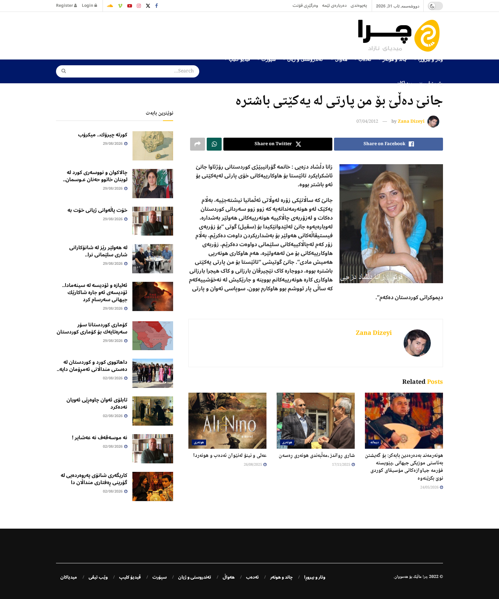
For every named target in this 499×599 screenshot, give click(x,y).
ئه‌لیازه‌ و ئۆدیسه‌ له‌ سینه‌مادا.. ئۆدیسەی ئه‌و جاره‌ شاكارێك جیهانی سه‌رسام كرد (94, 292)
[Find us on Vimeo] (120, 6)
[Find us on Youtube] (129, 6)
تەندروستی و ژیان (194, 577)
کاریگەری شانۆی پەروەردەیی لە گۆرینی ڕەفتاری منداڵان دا (94, 479)
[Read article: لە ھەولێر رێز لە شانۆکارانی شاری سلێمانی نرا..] (152, 258)
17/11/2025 (341, 465)
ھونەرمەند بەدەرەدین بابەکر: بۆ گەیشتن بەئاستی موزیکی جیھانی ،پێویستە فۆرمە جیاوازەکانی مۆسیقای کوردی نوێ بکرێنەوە (404, 467)
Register (65, 5)
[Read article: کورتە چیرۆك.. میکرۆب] (152, 145)
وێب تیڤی (433, 82)
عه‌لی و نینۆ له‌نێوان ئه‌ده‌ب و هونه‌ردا (229, 455)
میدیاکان (404, 82)
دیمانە (374, 442)
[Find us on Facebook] (156, 6)
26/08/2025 (253, 465)
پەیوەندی (359, 5)
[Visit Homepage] (400, 36)
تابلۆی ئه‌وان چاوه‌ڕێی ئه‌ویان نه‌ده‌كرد (97, 403)
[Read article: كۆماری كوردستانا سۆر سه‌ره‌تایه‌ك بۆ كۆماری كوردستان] (152, 335)
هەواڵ (229, 577)
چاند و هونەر (281, 577)
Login (88, 5)
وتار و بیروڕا (314, 577)
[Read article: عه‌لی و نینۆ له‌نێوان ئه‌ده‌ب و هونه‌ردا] (227, 420)
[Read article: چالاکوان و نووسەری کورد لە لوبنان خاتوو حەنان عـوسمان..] (152, 183)
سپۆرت (159, 577)
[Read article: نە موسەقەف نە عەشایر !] (152, 448)
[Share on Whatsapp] (214, 144)
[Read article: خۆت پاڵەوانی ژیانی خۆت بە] (152, 221)
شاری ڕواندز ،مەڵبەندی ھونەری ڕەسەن (317, 455)
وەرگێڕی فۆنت (305, 5)
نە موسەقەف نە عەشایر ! (99, 437)
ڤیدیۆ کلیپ (130, 577)
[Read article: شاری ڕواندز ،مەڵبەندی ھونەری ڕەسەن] (316, 420)
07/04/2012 (367, 121)
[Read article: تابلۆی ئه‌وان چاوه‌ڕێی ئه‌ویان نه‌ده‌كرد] (152, 411)
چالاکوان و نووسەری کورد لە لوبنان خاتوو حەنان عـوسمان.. (95, 176)
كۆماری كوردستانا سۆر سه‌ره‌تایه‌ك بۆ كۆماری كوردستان (92, 328)
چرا (425, 577)
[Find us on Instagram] (139, 6)
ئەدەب (252, 577)
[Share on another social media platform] (197, 144)
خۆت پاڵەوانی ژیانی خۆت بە (97, 210)
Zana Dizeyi (411, 121)
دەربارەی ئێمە (334, 5)
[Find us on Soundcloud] (110, 6)
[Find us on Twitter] (148, 6)
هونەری (287, 442)
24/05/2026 (429, 487)
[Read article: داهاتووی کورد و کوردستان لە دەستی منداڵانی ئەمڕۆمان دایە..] (152, 373)
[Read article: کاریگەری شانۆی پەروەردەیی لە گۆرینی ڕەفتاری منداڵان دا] (152, 486)
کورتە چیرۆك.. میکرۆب (102, 134)
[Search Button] (61, 71)
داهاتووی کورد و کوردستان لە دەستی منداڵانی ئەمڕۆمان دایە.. (92, 366)
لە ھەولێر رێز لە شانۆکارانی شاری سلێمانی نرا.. (98, 251)
